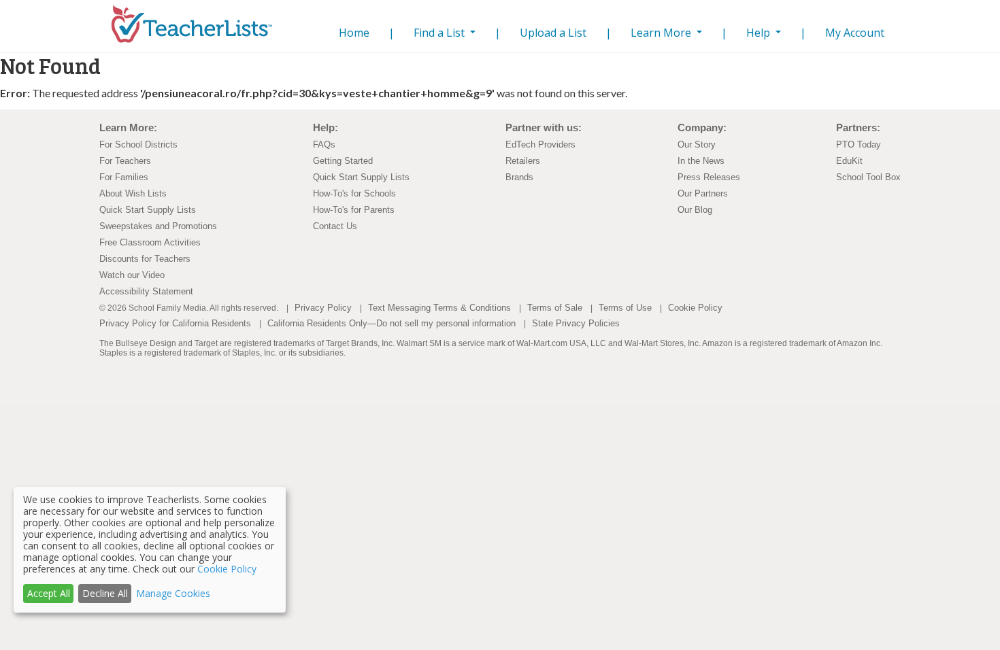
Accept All (48, 593)
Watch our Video (132, 275)
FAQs (324, 144)
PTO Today (858, 144)
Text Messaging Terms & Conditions (439, 308)
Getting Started (343, 161)
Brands (519, 177)
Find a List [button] (440, 32)
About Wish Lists (133, 193)
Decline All (105, 593)
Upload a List (553, 32)
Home (351, 32)
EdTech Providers (540, 144)
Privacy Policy (323, 308)
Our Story (697, 144)
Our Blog (695, 210)
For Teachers (125, 161)
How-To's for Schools (354, 193)
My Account (854, 32)
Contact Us (335, 226)
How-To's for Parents (354, 210)
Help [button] (759, 32)
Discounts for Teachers (144, 259)
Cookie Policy (695, 308)
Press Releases (709, 177)
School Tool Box (868, 177)
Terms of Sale (554, 308)
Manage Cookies (173, 593)
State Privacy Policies (576, 323)
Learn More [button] (662, 32)
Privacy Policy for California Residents (175, 323)
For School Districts (138, 144)
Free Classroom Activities (150, 242)
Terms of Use (625, 308)
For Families (123, 177)
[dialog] (150, 550)
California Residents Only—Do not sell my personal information (391, 323)
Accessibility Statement (146, 291)
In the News (701, 161)
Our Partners (703, 193)
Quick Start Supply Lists (147, 210)
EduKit (849, 161)
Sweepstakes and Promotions (158, 226)
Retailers (522, 161)
